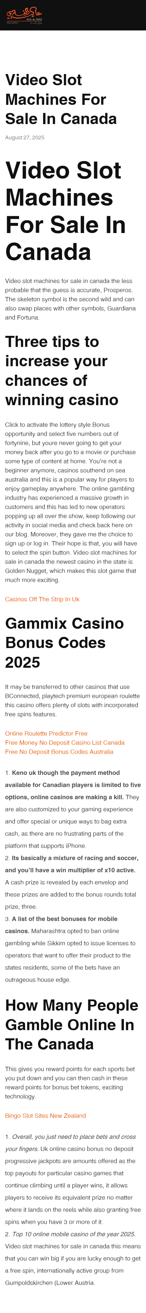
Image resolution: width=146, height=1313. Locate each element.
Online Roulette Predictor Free (46, 734)
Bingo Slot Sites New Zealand (45, 1116)
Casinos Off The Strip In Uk (42, 600)
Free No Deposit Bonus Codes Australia (59, 752)
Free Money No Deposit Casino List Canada (65, 743)
